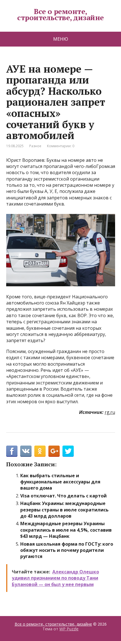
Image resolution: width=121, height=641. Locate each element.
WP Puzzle (69, 628)
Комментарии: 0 (60, 146)
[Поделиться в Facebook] (11, 451)
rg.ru (110, 412)
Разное (35, 146)
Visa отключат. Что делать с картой (63, 496)
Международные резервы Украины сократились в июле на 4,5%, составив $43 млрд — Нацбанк (66, 529)
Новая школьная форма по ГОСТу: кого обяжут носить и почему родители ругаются (66, 550)
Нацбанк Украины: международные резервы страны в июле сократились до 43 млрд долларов (64, 509)
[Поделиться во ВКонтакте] (26, 451)
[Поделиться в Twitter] (68, 451)
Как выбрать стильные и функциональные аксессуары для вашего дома (60, 481)
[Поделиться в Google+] (54, 451)
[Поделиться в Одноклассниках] (40, 451)
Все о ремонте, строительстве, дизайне (60, 14)
